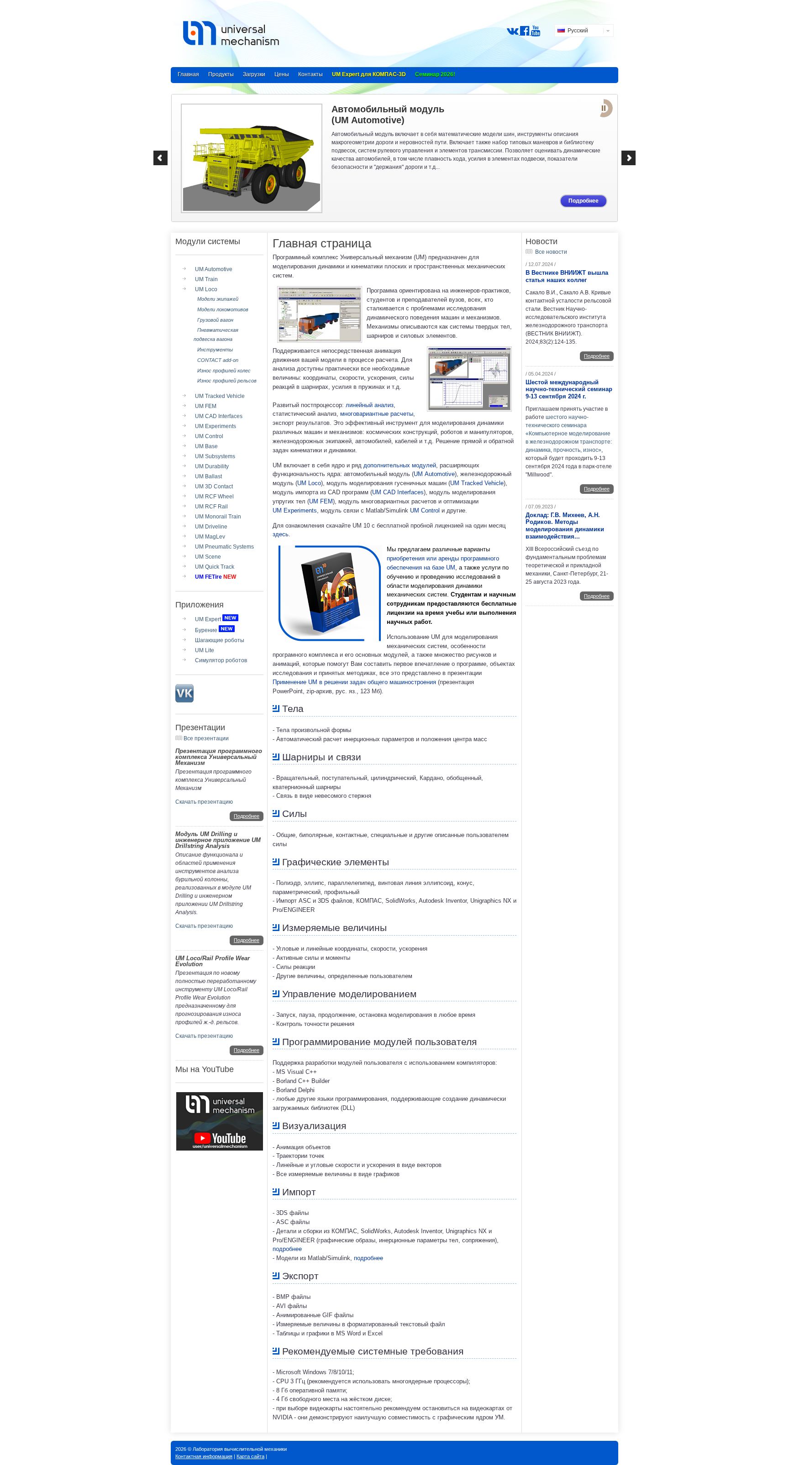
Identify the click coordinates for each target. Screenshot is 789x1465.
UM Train (206, 279)
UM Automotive (213, 269)
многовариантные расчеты (376, 413)
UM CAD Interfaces (218, 416)
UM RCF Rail (211, 506)
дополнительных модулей (399, 465)
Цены (281, 74)
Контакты (310, 74)
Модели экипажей (217, 299)
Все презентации (206, 738)
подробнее (287, 1248)
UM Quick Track (214, 567)
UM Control (209, 436)
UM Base (206, 446)
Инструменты (215, 349)
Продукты (221, 74)
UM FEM (205, 406)
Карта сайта (250, 1456)
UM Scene (208, 557)
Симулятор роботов (221, 660)
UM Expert (208, 619)
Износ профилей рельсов (227, 380)
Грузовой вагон (215, 320)
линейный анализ (370, 405)
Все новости (551, 252)
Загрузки (254, 74)
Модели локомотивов (222, 309)
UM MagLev (210, 537)
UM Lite (204, 650)
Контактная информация (203, 1456)
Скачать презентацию (204, 802)
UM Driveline (211, 526)
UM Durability (212, 466)
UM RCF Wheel (214, 496)
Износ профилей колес (224, 370)
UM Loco (206, 289)
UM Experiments (215, 426)
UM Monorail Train (218, 516)
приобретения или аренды (423, 558)
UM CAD (398, 492)
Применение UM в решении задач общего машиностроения (354, 682)
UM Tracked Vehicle (220, 396)
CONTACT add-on (217, 360)
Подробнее (583, 201)
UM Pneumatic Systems (224, 547)
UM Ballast (208, 476)
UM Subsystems (215, 456)
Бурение (206, 630)
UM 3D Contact (214, 486)
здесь (281, 534)
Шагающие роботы (219, 640)
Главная (188, 74)
